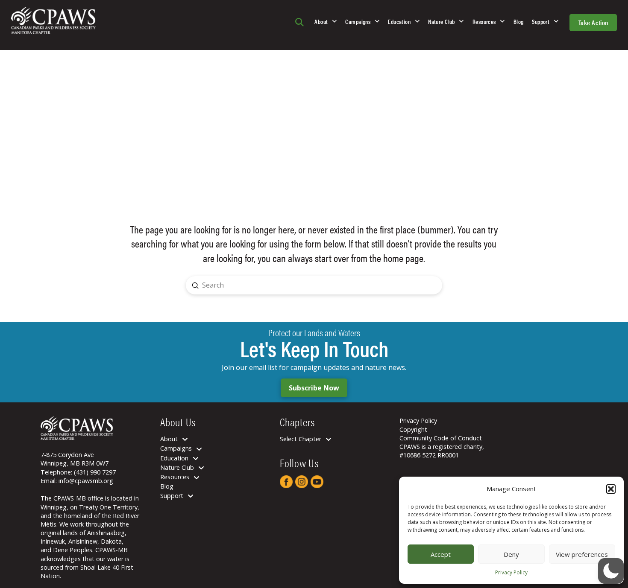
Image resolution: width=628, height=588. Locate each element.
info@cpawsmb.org (86, 481)
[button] (611, 489)
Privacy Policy (511, 572)
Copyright (413, 429)
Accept (441, 554)
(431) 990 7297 (95, 472)
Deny (511, 554)
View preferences (582, 554)
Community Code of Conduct (440, 438)
